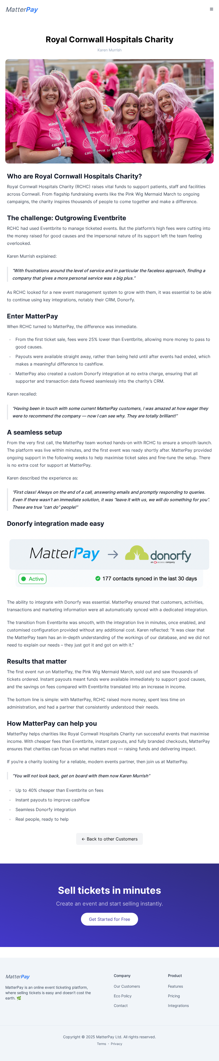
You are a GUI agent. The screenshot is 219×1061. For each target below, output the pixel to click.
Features (175, 986)
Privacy (116, 1044)
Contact (121, 1005)
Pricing (174, 996)
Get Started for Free (109, 919)
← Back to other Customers (109, 839)
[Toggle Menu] (211, 9)
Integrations (178, 1005)
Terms (101, 1044)
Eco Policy (123, 996)
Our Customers (127, 986)
